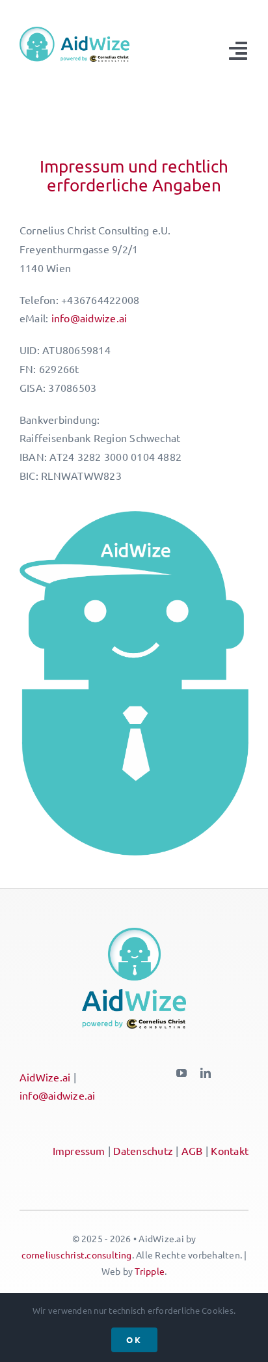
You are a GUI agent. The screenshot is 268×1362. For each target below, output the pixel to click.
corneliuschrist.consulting (76, 1254)
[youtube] (181, 1073)
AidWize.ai (45, 1076)
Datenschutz (143, 1150)
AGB (192, 1150)
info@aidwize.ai (89, 317)
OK (134, 1339)
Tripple (150, 1271)
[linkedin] (205, 1073)
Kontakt (229, 1150)
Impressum (79, 1150)
